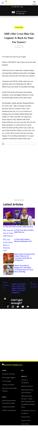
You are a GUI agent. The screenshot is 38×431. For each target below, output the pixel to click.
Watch (4, 397)
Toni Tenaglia (6, 381)
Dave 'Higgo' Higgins (8, 377)
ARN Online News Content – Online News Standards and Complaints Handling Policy (28, 401)
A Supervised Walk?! (8, 407)
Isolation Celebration (9, 410)
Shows (4, 370)
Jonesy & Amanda (8, 385)
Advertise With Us (27, 386)
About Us (24, 376)
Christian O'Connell (8, 374)
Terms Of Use (25, 420)
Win (22, 370)
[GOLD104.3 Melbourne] (10, 2)
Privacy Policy (25, 417)
